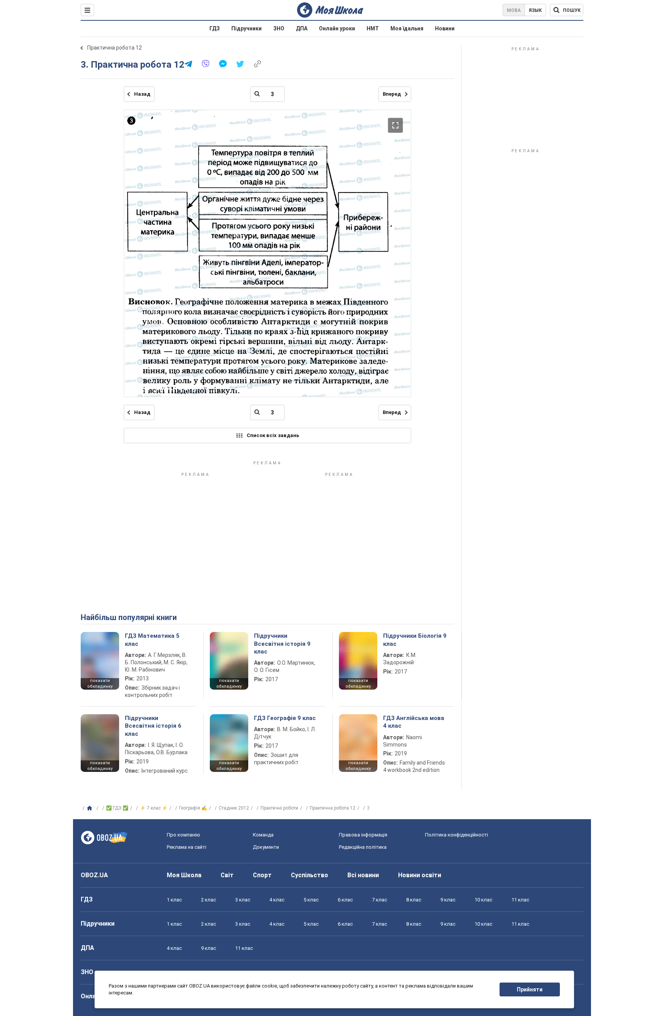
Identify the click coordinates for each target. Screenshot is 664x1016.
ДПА (301, 28)
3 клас (242, 900)
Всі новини (363, 875)
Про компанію (183, 835)
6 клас (345, 900)
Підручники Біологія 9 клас (415, 639)
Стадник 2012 (234, 808)
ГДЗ (214, 28)
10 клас (483, 900)
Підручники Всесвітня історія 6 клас (153, 726)
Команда (263, 835)
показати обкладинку (100, 683)
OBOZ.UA (94, 875)
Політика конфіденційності (456, 835)
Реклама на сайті (186, 847)
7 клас (379, 900)
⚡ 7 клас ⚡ (154, 808)
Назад (142, 94)
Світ (227, 875)
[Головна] (90, 808)
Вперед (392, 94)
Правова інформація (363, 835)
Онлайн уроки (337, 28)
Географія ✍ (193, 808)
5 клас (311, 900)
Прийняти (530, 989)
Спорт (262, 875)
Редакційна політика (363, 847)
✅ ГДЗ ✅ (117, 808)
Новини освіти (419, 875)
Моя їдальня (406, 28)
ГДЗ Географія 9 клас (285, 718)
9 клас (447, 900)
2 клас (208, 900)
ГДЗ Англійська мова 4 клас (413, 722)
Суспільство (309, 875)
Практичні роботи (279, 808)
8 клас (413, 900)
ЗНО (278, 28)
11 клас (520, 900)
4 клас (276, 900)
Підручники (246, 28)
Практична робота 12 (114, 48)
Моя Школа (184, 875)
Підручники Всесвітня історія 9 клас (282, 643)
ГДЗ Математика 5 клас (152, 639)
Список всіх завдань (273, 435)
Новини (445, 28)
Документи (266, 847)
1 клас (174, 900)
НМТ (373, 28)
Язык (535, 10)
